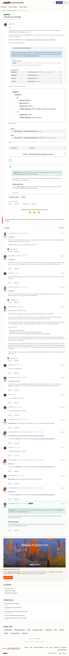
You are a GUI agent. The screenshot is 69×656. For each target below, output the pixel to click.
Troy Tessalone (11, 432)
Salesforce (24, 633)
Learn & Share (12, 7)
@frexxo (20, 435)
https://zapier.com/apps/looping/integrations (43, 438)
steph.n (10, 306)
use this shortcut (21, 186)
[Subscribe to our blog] (14, 649)
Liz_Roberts (11, 233)
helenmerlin (10, 475)
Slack (55, 630)
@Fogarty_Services (14, 381)
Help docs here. (34, 174)
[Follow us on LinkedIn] (11, 649)
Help (31, 647)
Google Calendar (15, 633)
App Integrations (62, 649)
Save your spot (8, 577)
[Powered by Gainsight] (34, 639)
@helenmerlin (11, 491)
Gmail (28, 630)
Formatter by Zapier (14, 197)
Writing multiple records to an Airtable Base (13, 607)
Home (3, 10)
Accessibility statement (39, 641)
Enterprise (57, 647)
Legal (60, 653)
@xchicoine (11, 463)
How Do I (15, 10)
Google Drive (48, 630)
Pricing (26, 647)
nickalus (10, 24)
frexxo (9, 394)
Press (46, 647)
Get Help (3, 7)
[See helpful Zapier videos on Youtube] (19, 649)
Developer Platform (38, 647)
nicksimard (10, 255)
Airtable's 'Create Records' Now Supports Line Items (15, 615)
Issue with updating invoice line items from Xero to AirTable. (16, 611)
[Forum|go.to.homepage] (13, 2)
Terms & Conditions (29, 641)
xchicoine (10, 447)
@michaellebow (12, 423)
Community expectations (11, 593)
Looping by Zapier (18, 174)
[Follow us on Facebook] (8, 649)
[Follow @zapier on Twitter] (16, 649)
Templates (64, 647)
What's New (22, 7)
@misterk (12, 291)
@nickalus (12, 237)
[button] (59, 2)
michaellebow (11, 407)
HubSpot (61, 630)
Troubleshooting (8, 613)
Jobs (51, 647)
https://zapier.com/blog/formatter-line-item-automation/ (41, 39)
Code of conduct (9, 588)
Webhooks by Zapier (19, 630)
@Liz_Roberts (11, 479)
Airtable (23, 197)
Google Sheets (8, 630)
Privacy (64, 653)
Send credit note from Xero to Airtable (12, 603)
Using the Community (10, 590)
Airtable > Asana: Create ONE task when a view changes (15, 618)
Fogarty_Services (12, 364)
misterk (10, 273)
